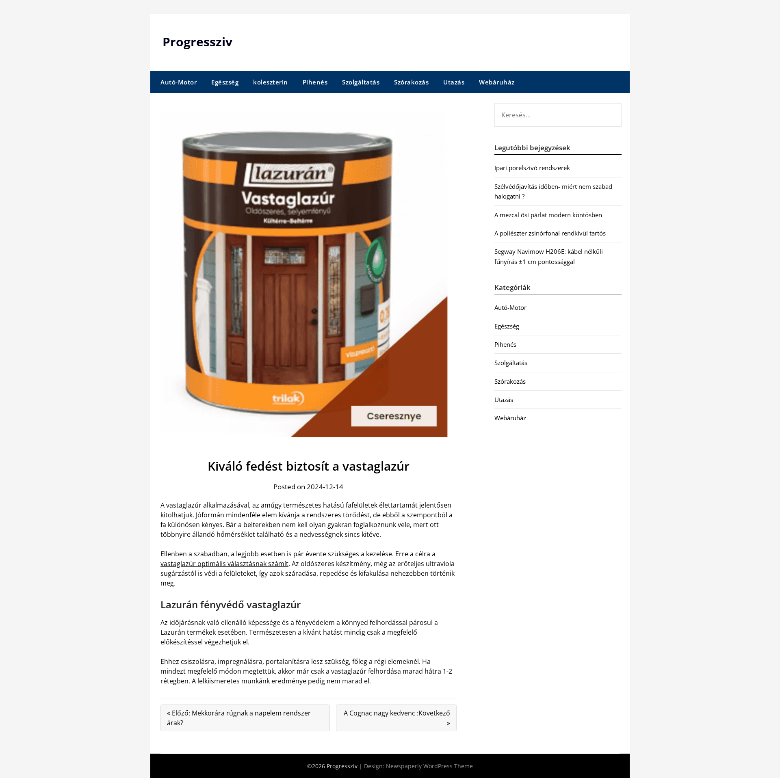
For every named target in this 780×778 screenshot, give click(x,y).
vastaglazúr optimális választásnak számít (224, 563)
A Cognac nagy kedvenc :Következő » (397, 718)
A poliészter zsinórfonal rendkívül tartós (550, 233)
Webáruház (497, 82)
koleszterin (270, 82)
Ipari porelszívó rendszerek (532, 168)
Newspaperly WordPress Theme (429, 766)
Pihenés (315, 82)
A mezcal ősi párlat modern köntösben (548, 215)
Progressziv (197, 41)
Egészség (224, 82)
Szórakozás (411, 82)
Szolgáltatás (360, 82)
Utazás (453, 82)
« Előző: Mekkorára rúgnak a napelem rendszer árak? (239, 718)
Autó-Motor (178, 82)
